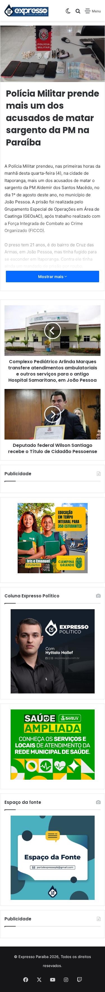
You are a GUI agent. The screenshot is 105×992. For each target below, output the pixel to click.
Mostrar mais (51, 276)
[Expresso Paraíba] (26, 10)
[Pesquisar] (78, 13)
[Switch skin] (68, 13)
